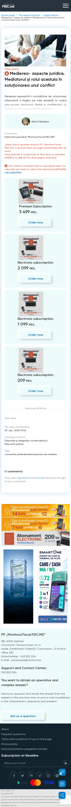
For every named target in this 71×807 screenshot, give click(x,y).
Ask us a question (23, 716)
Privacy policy (9, 744)
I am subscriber (13, 172)
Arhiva (5, 729)
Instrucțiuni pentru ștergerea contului (24, 748)
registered (22, 477)
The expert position (29, 15)
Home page (8, 15)
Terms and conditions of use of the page (26, 739)
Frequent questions (13, 734)
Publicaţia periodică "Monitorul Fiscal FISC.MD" (30, 137)
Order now (35, 222)
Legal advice (51, 15)
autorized (39, 477)
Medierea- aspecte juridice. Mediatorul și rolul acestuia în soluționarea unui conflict (33, 18)
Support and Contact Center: (24, 668)
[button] (60, 772)
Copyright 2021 (7, 793)
